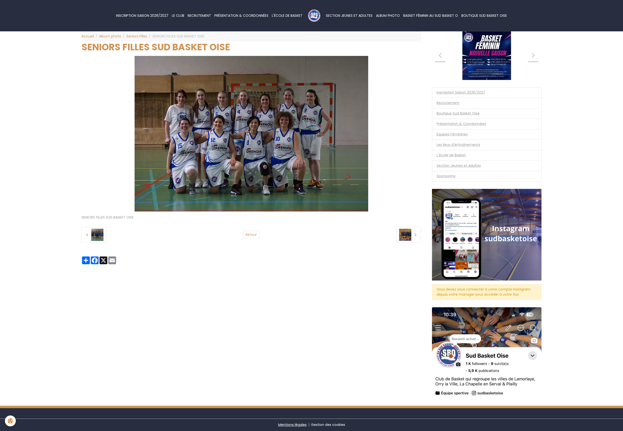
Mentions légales (292, 424)
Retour (251, 234)
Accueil (88, 36)
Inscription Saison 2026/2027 (142, 15)
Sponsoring (446, 176)
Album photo (388, 15)
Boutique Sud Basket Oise (484, 15)
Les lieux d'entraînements (458, 144)
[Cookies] (10, 420)
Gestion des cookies (328, 424)
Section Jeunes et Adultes (349, 15)
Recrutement (199, 15)
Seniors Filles (136, 36)
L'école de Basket (287, 15)
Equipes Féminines (452, 134)
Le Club (178, 15)
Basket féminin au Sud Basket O (430, 15)
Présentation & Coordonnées (241, 15)
